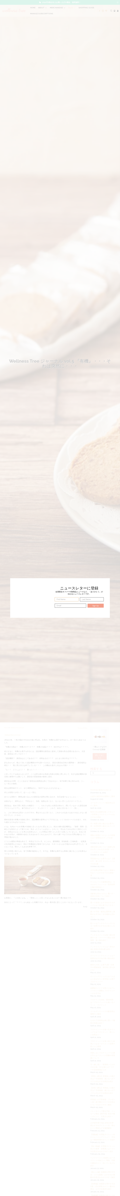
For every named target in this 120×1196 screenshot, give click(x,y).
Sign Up (95, 605)
